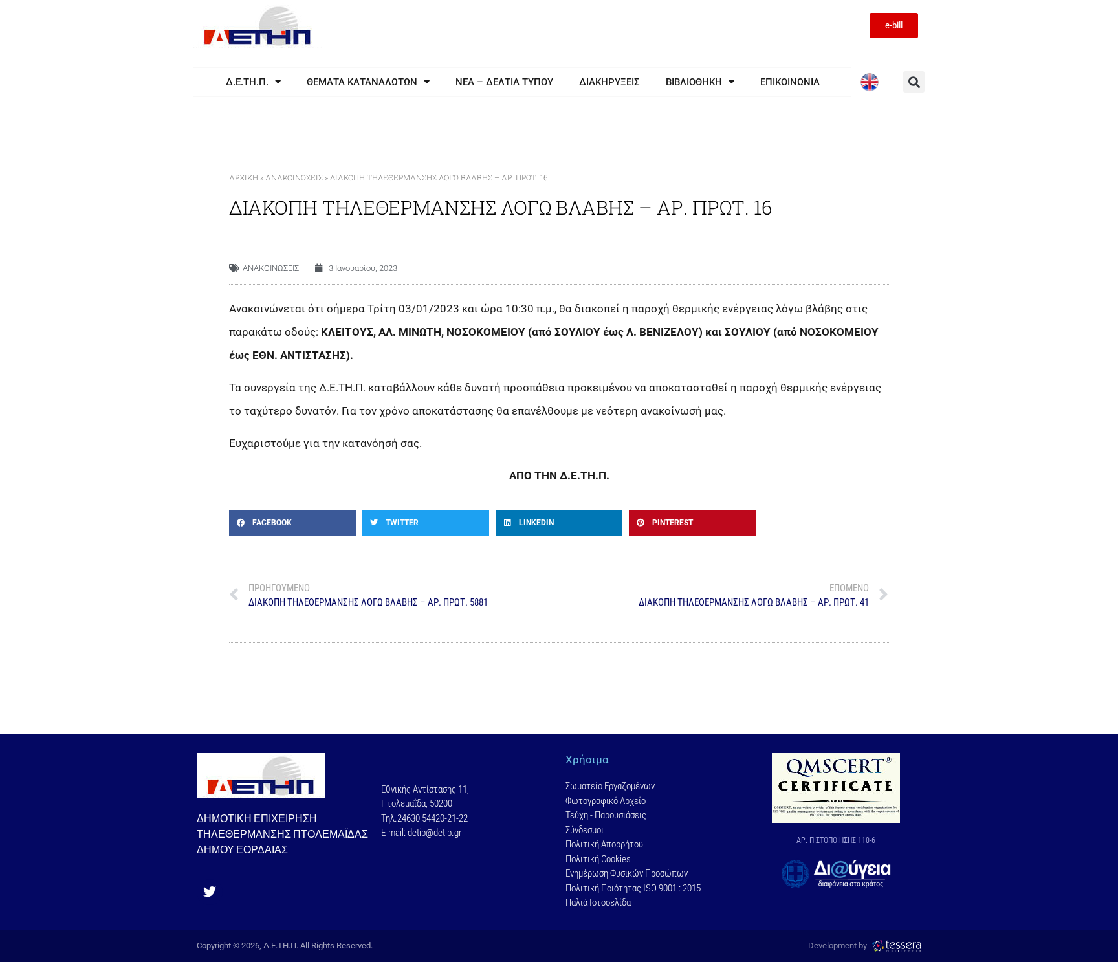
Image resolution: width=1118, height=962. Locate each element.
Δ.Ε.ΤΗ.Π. (247, 82)
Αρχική (243, 177)
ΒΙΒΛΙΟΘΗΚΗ (694, 82)
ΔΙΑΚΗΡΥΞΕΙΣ (609, 82)
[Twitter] (210, 892)
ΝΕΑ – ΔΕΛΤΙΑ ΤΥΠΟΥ (504, 82)
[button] (914, 82)
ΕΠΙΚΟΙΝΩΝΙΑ (790, 82)
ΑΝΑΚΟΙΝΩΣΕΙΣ (294, 177)
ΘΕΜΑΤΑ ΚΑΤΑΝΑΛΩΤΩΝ (362, 82)
